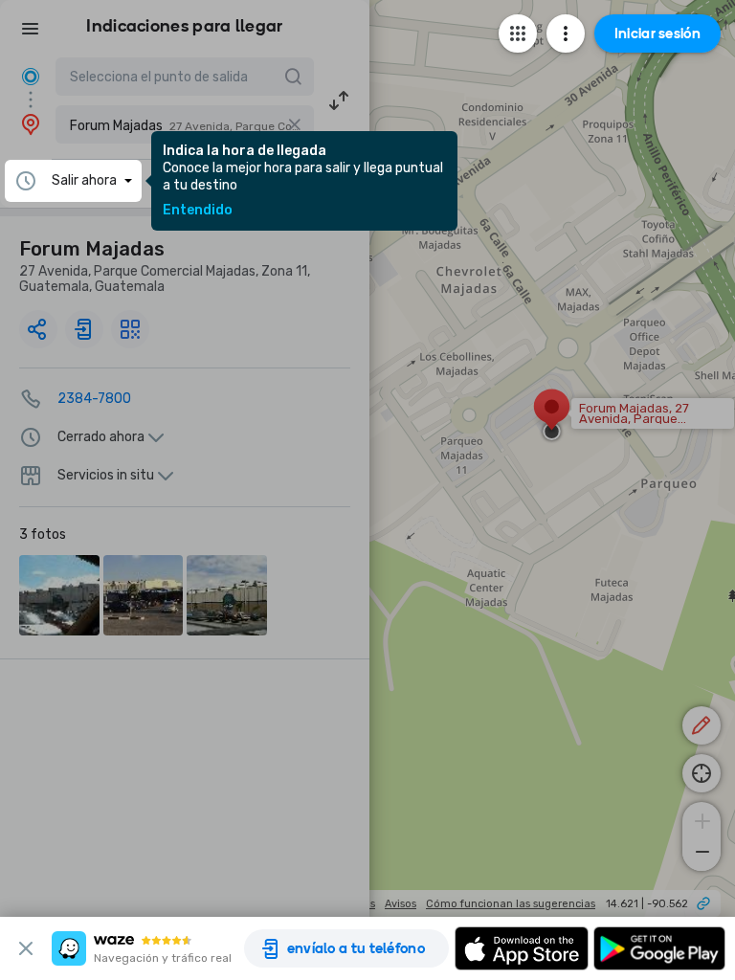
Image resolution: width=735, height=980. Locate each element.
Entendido (198, 210)
